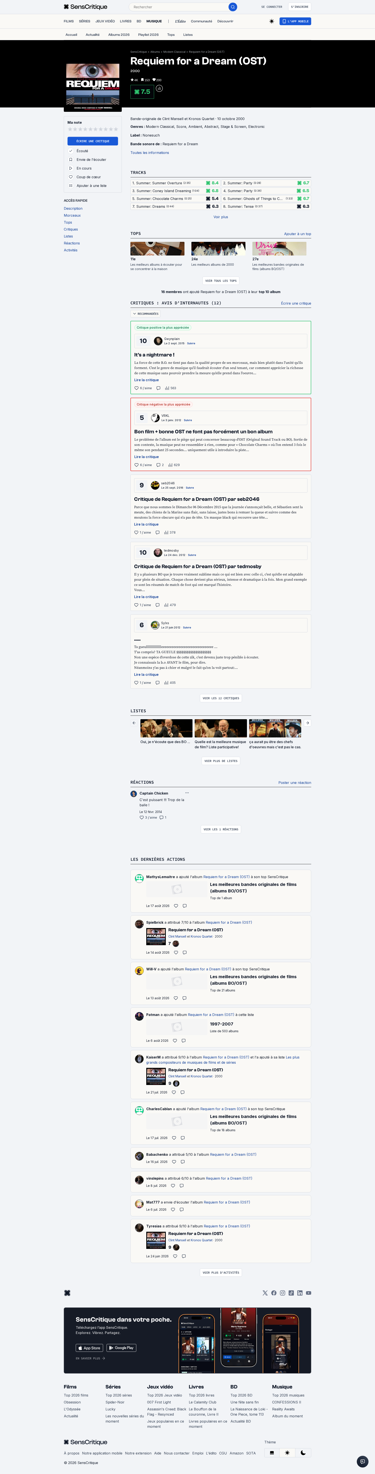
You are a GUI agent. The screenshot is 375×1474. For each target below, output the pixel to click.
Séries (113, 1387)
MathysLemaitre (160, 877)
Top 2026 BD (241, 1395)
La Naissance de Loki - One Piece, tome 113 (249, 1411)
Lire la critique (146, 380)
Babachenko (157, 1154)
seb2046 (168, 483)
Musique (282, 1387)
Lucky (110, 1409)
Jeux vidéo (160, 1387)
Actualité (71, 1416)
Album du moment (287, 1416)
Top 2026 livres (201, 1395)
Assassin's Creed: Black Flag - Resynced (166, 1411)
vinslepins (155, 1178)
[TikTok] (291, 1294)
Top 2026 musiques (288, 1395)
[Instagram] (282, 1294)
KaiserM (153, 1057)
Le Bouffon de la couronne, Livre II (204, 1411)
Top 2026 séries (118, 1395)
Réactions (142, 782)
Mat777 (153, 1202)
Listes (138, 710)
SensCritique (138, 51)
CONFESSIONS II (286, 1402)
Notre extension (138, 1453)
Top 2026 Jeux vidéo (164, 1395)
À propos (71, 1453)
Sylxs (165, 623)
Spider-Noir (115, 1402)
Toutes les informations (149, 152)
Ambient (195, 126)
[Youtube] (308, 1294)
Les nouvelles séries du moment (124, 1418)
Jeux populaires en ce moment (165, 1424)
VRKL (165, 415)
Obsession (72, 1402)
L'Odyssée (72, 1409)
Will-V (151, 969)
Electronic (256, 126)
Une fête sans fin (244, 1402)
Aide (157, 1453)
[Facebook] (273, 1294)
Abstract (211, 126)
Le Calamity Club (202, 1402)
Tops (135, 233)
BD (233, 1387)
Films (70, 1387)
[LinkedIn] (300, 1294)
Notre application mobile (102, 1453)
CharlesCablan (159, 1109)
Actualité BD (240, 1421)
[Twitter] (265, 1294)
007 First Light (159, 1402)
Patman (153, 1014)
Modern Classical (174, 51)
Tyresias (153, 1226)
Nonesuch (151, 135)
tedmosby (171, 550)
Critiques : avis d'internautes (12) (176, 302)
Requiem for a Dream (180, 144)
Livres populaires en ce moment (208, 1424)
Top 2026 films (76, 1395)
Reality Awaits (283, 1409)
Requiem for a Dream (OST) (206, 51)
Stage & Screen (233, 126)
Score (181, 126)
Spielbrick (154, 922)
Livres (196, 1387)
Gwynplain (172, 339)
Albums (155, 51)
